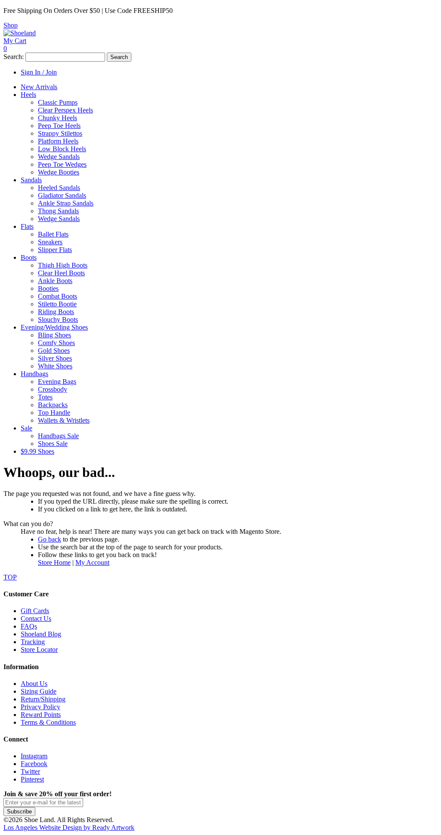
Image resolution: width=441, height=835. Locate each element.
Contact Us (36, 618)
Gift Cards (35, 610)
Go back (49, 539)
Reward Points (41, 714)
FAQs (29, 626)
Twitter (30, 771)
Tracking (33, 641)
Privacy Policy (40, 706)
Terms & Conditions (48, 722)
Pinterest (32, 779)
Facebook (34, 763)
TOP (10, 577)
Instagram (34, 756)
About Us (34, 683)
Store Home (54, 562)
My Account (92, 562)
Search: (13, 56)
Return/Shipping (43, 699)
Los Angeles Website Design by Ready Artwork (68, 827)
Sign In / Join (39, 72)
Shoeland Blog (41, 634)
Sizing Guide (38, 691)
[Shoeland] (19, 33)
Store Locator (39, 649)
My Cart (14, 40)
